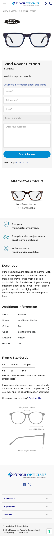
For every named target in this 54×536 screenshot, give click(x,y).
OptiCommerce (21, 532)
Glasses (12, 11)
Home (4, 11)
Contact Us (35, 398)
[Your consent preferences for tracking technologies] (49, 531)
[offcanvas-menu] (4, 3)
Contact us (22, 162)
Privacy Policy (8, 526)
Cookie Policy (22, 526)
